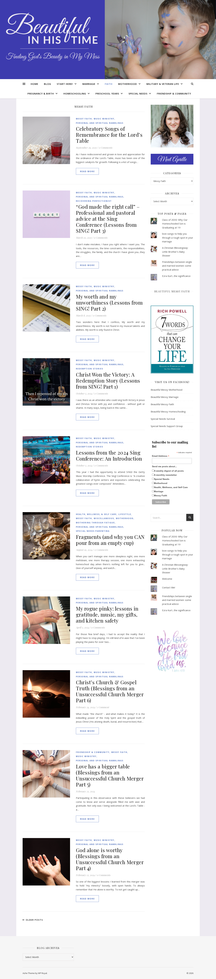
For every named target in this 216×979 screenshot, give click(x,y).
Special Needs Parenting (93, 531)
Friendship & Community (174, 93)
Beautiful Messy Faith (172, 291)
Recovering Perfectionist (94, 201)
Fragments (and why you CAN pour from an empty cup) (110, 539)
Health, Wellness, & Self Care (96, 514)
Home (34, 83)
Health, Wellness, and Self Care (171, 487)
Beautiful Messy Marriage (165, 397)
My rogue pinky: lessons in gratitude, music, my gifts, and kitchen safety (107, 614)
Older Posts (34, 919)
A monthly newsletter (165, 475)
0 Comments (105, 147)
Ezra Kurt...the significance (176, 275)
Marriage (88, 83)
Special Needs (138, 93)
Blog (47, 83)
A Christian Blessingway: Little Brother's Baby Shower (175, 251)
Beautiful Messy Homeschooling (168, 411)
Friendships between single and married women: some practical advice (177, 265)
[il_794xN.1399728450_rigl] (172, 651)
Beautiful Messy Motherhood (166, 389)
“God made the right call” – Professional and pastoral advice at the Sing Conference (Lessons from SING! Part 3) (108, 218)
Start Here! (65, 83)
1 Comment (103, 707)
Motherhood (127, 83)
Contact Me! (168, 587)
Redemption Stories (89, 368)
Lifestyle (124, 514)
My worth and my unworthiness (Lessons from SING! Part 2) (109, 302)
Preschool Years (107, 93)
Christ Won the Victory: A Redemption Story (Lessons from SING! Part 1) (108, 380)
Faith (108, 83)
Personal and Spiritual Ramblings (99, 123)
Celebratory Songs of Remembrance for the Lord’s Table (109, 134)
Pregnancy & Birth (41, 93)
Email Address (160, 456)
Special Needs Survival (163, 418)
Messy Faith (84, 118)
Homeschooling (74, 93)
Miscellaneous (104, 518)
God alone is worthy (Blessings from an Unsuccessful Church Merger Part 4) (110, 859)
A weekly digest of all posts (169, 471)
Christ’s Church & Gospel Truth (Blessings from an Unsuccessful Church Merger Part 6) (110, 691)
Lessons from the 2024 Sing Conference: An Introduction (109, 455)
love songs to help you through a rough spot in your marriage (177, 237)
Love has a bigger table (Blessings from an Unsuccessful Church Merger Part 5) (110, 775)
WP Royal (42, 973)
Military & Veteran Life (162, 83)
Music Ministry (104, 118)
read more (87, 171)
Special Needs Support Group (167, 426)
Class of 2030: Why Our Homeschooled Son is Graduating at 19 (175, 223)
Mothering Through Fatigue (95, 522)
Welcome (167, 578)
